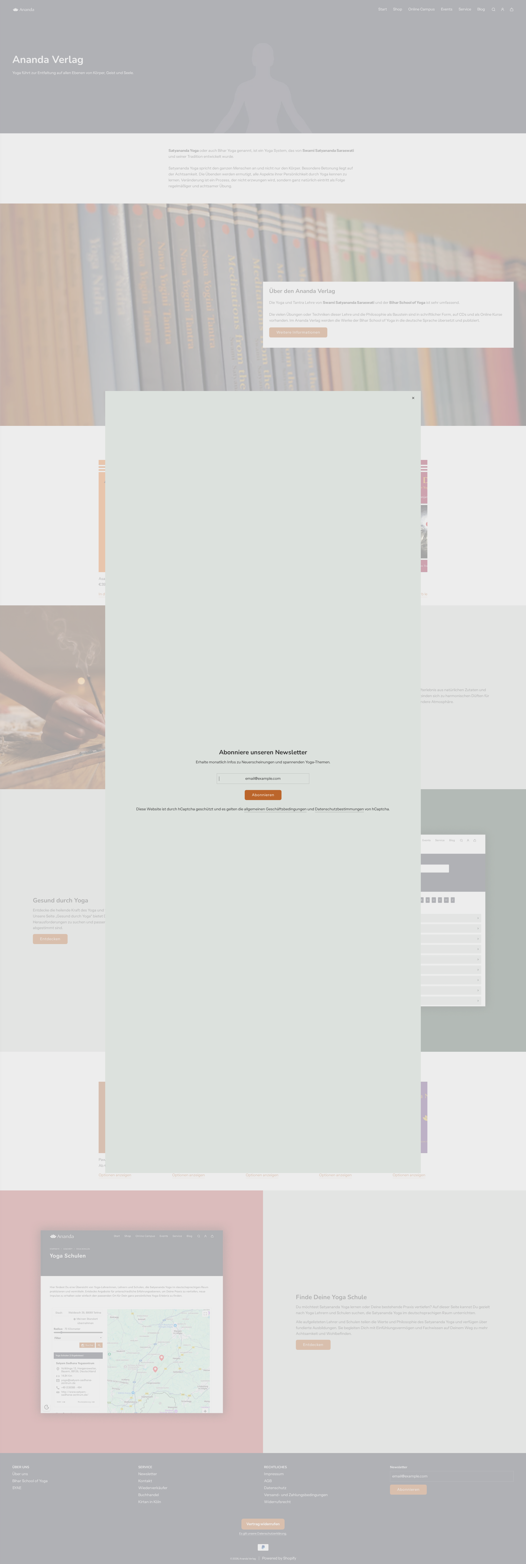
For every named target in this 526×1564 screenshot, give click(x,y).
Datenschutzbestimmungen (339, 809)
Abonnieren (263, 795)
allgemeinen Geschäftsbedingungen (275, 809)
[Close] (413, 397)
